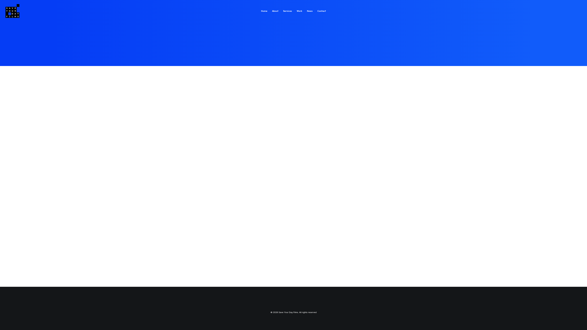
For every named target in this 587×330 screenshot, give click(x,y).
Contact (321, 11)
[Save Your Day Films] (12, 11)
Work (299, 11)
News (310, 11)
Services (287, 11)
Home (264, 11)
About (275, 11)
